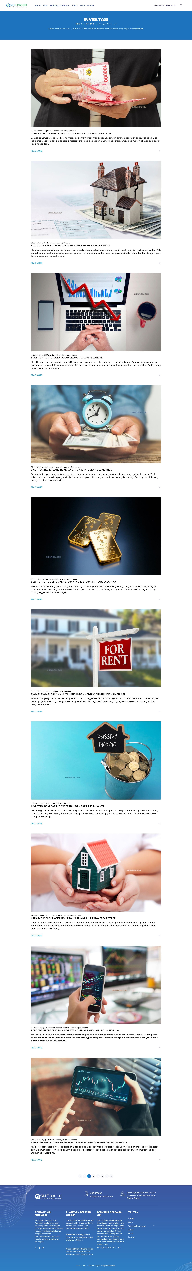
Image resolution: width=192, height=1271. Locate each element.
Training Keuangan (59, 5)
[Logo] (16, 5)
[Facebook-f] (39, 1248)
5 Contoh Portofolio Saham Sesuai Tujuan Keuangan (67, 357)
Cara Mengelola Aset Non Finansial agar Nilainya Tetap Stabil (73, 918)
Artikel (75, 5)
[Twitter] (36, 1248)
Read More (36, 151)
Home (38, 5)
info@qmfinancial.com (101, 1196)
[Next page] (111, 1176)
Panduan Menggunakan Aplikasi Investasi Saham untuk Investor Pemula (80, 1142)
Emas (58, 579)
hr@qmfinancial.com (110, 1247)
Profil (82, 5)
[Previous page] (80, 1176)
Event (45, 5)
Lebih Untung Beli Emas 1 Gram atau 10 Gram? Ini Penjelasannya (73, 582)
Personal (89, 23)
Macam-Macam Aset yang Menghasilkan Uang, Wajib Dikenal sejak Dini (78, 694)
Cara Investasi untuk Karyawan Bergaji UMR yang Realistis (71, 133)
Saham (58, 355)
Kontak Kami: (165, 5)
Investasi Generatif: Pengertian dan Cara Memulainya (67, 806)
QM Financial (55, 131)
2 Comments (76, 467)
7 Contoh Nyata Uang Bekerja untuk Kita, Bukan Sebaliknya (71, 469)
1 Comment (76, 915)
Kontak (90, 5)
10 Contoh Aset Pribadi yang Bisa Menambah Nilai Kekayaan (70, 245)
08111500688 (96, 1193)
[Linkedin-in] (43, 1248)
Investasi (64, 131)
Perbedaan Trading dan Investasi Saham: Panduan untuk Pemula (75, 1030)
